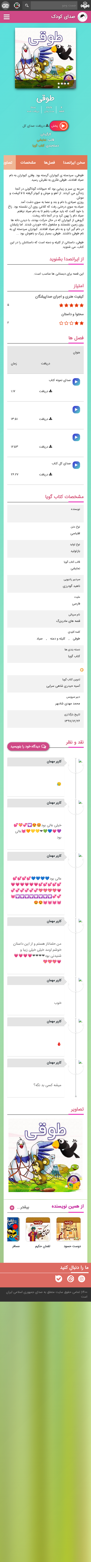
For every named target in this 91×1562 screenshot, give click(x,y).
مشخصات (28, 163)
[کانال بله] (58, 1280)
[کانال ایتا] (70, 1280)
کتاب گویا (38, 145)
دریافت (44, 391)
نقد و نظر (75, 742)
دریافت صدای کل (34, 126)
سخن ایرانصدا (74, 163)
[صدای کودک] (81, 1280)
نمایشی (41, 140)
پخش (54, 125)
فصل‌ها (49, 163)
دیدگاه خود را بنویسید (25, 747)
